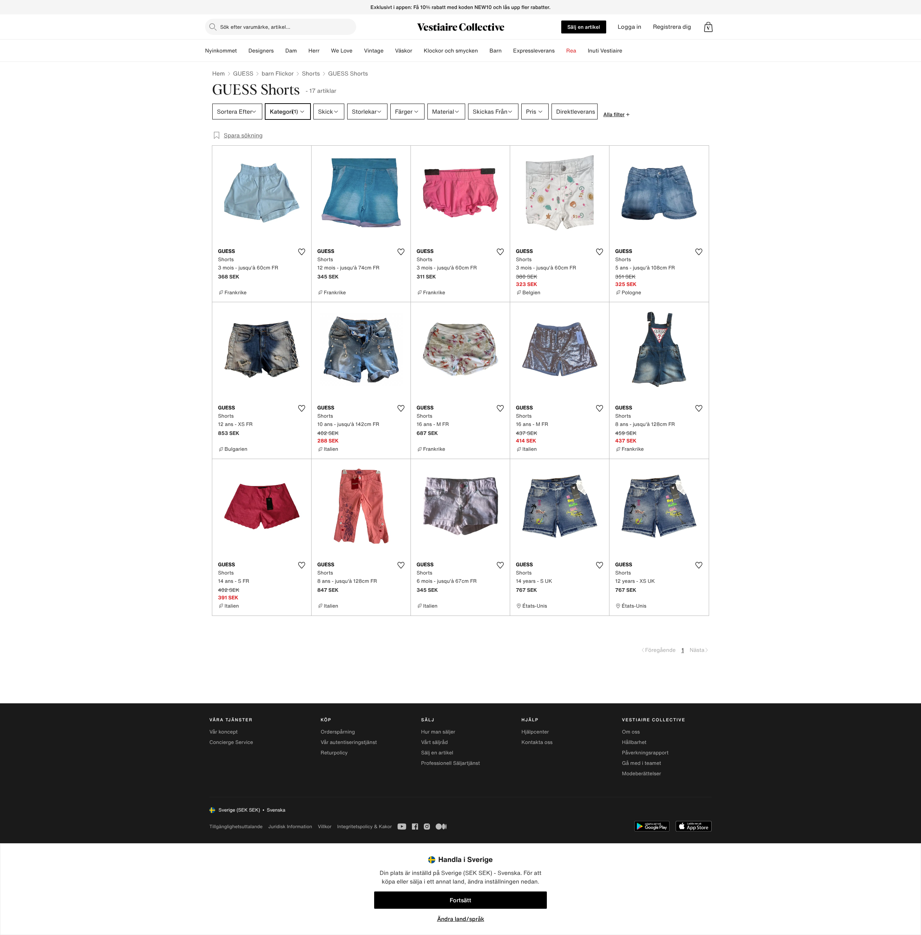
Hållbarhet (634, 742)
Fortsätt (460, 900)
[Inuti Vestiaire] (628, 51)
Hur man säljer (438, 732)
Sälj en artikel (583, 27)
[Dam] (302, 51)
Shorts (311, 73)
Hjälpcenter (535, 732)
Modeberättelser (641, 773)
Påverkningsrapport (645, 753)
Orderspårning (338, 732)
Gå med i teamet (641, 763)
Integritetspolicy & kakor (364, 826)
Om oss (631, 732)
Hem (218, 73)
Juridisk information (290, 826)
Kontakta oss (537, 742)
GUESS (243, 73)
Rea (571, 51)
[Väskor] (418, 51)
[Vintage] (389, 51)
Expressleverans (533, 51)
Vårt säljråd (434, 742)
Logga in (629, 27)
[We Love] (358, 51)
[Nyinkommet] (242, 51)
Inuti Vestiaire (605, 51)
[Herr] (325, 51)
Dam (291, 51)
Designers (261, 51)
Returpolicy (334, 753)
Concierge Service (231, 742)
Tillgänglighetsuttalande (236, 826)
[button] (708, 27)
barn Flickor (278, 73)
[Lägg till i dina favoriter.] (301, 252)
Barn (495, 51)
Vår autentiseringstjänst (349, 742)
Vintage (374, 51)
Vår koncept (223, 732)
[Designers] (279, 51)
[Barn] (507, 51)
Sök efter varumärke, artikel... (255, 27)
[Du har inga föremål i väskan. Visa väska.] (708, 27)
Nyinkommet (221, 51)
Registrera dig (672, 27)
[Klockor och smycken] (483, 51)
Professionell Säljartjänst (450, 763)
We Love (342, 51)
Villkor (324, 826)
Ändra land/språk (460, 918)
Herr (313, 51)
